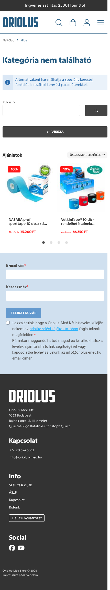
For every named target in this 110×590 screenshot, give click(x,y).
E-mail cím (15, 265)
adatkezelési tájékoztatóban (54, 329)
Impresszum (10, 575)
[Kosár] (73, 24)
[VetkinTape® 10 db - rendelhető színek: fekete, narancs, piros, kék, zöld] (81, 187)
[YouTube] (21, 548)
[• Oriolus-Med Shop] (20, 21)
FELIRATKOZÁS (24, 313)
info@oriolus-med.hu (26, 457)
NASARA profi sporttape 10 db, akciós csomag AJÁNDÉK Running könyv (28, 221)
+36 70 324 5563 (22, 450)
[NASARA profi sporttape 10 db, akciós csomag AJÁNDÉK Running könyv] (29, 187)
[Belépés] (87, 24)
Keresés (96, 110)
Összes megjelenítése (85, 155)
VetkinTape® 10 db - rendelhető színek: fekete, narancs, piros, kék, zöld (79, 221)
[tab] (43, 242)
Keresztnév (16, 287)
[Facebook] (12, 548)
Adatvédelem (29, 575)
